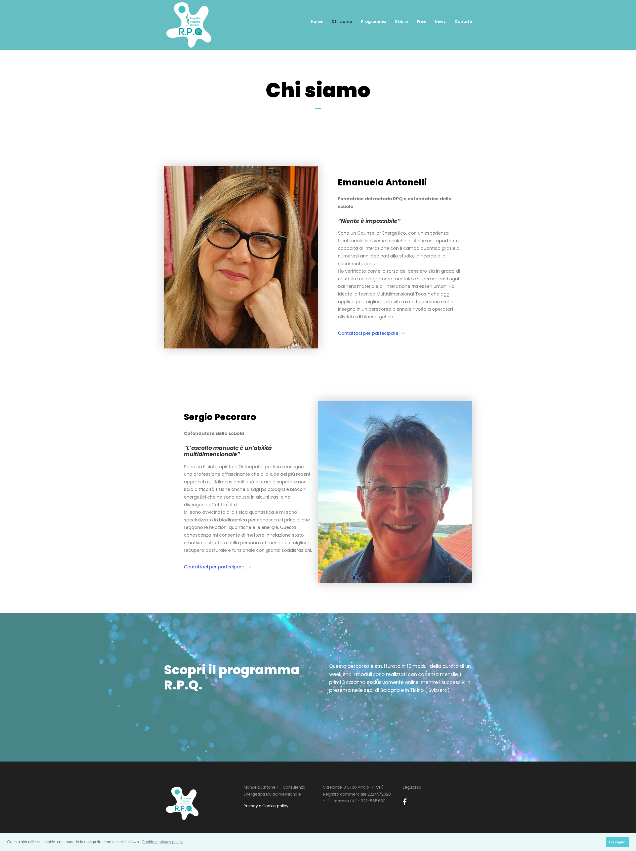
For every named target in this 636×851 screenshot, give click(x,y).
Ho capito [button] (617, 842)
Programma (373, 21)
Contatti (463, 21)
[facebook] (404, 802)
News (440, 21)
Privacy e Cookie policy (265, 806)
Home (317, 21)
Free (421, 21)
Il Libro (401, 21)
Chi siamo (342, 21)
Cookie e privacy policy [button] (162, 842)
